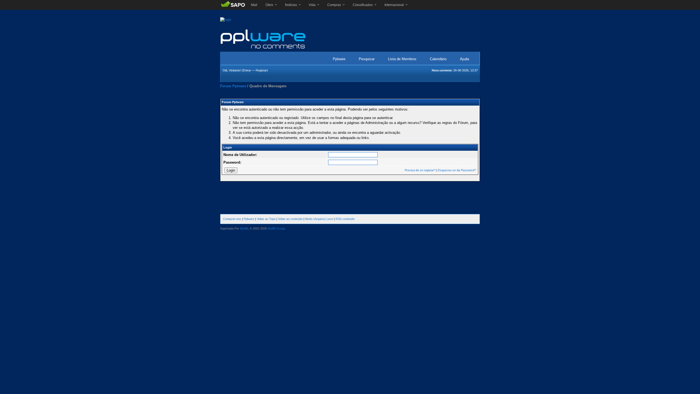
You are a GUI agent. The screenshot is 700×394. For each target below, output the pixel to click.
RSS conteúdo (345, 219)
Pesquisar (367, 59)
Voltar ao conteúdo (290, 219)
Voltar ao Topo (266, 219)
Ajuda (464, 59)
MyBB (244, 228)
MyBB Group (276, 228)
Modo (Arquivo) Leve (319, 219)
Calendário (438, 59)
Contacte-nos (232, 219)
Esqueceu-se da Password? (457, 170)
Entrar (247, 70)
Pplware (339, 59)
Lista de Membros (402, 59)
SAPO (233, 5)
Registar (261, 70)
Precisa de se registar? (420, 170)
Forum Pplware (233, 86)
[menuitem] (254, 5)
